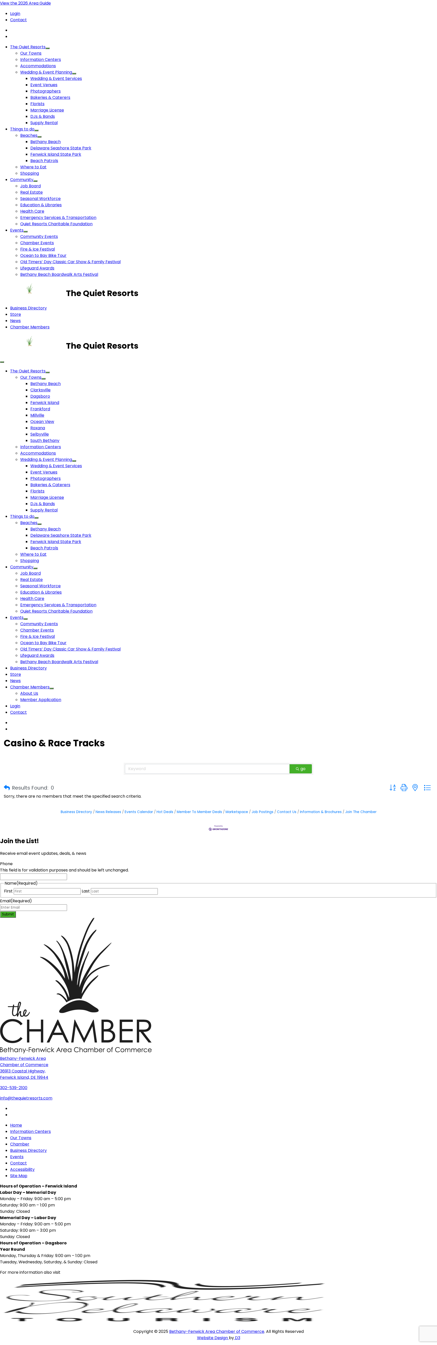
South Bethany (44, 440)
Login (15, 13)
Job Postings (262, 812)
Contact (18, 20)
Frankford (40, 409)
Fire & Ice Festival (37, 249)
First (8, 891)
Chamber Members (30, 327)
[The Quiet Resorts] (33, 293)
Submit (8, 914)
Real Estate (31, 192)
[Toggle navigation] (2, 362)
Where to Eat (33, 167)
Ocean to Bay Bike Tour (43, 255)
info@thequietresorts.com (26, 1098)
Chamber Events (37, 243)
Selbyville (39, 434)
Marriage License (47, 110)
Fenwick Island (44, 403)
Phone (6, 864)
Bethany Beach (45, 142)
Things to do (22, 129)
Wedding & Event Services (56, 78)
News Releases (108, 812)
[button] (7, 787)
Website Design (213, 1338)
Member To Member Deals (199, 812)
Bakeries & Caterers (50, 97)
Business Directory (28, 308)
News (15, 321)
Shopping (29, 173)
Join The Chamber (361, 812)
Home (16, 1125)
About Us (29, 693)
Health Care (32, 211)
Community (21, 180)
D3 (237, 1338)
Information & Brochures (321, 812)
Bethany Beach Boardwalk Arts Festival (59, 274)
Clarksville (40, 390)
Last (86, 891)
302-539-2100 (13, 1088)
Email (16, 901)
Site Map (18, 1176)
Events (17, 230)
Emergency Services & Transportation (58, 217)
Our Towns (30, 53)
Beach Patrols (44, 161)
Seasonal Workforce (40, 198)
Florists (37, 104)
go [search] (302, 769)
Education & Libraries (41, 205)
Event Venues (43, 85)
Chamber (19, 1144)
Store (15, 314)
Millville (37, 415)
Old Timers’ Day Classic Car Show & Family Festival (70, 262)
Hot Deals (165, 812)
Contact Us (286, 812)
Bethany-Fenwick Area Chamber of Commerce (216, 1331)
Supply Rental (44, 123)
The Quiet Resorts (28, 47)
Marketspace (237, 812)
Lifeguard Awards (37, 268)
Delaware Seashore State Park (60, 148)
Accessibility (22, 1169)
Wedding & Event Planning (46, 72)
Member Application (40, 700)
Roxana (37, 428)
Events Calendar (139, 812)
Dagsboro (40, 396)
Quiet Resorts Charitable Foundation (56, 224)
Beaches (28, 135)
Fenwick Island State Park (55, 154)
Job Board (30, 186)
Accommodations (38, 66)
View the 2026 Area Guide (25, 3)
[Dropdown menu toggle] (48, 48)
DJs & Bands (42, 116)
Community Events (39, 236)
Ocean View (42, 421)
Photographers (45, 91)
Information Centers (40, 59)
